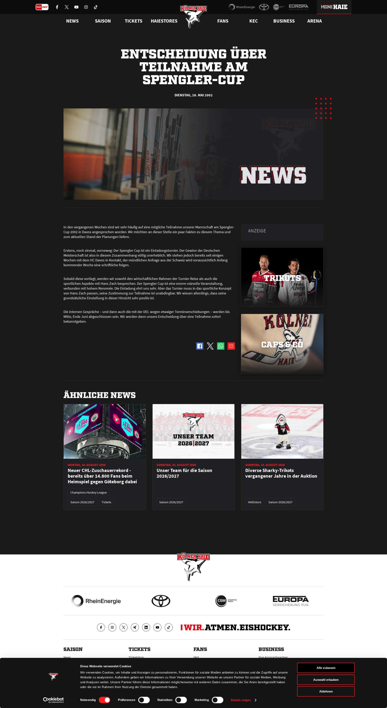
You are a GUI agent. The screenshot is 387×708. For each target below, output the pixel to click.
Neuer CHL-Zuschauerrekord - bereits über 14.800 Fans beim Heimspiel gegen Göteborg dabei (102, 476)
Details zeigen (241, 700)
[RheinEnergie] (242, 7)
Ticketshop (136, 657)
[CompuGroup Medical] (279, 7)
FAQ (196, 657)
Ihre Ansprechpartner (273, 657)
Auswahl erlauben (326, 679)
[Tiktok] (169, 627)
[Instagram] (112, 627)
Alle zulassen (326, 668)
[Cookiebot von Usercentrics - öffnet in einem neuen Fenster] (53, 700)
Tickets (133, 21)
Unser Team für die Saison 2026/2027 (184, 473)
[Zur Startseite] (193, 16)
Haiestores (164, 21)
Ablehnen (326, 691)
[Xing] (135, 627)
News (67, 657)
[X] (124, 627)
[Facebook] (101, 627)
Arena (314, 21)
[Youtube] (157, 627)
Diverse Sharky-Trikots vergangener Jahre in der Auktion (281, 473)
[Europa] (299, 7)
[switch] (144, 700)
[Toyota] (264, 7)
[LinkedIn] (146, 627)
